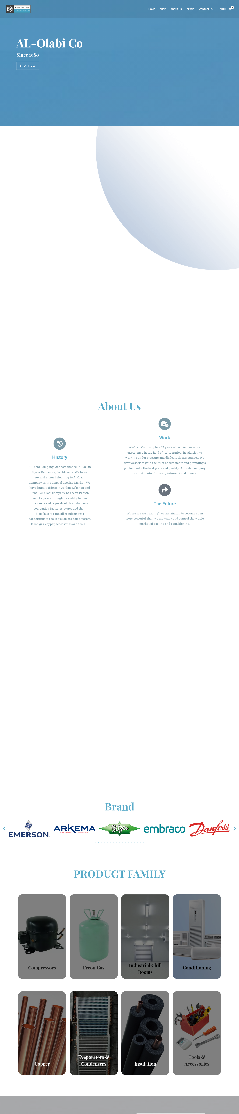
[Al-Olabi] (18, 8)
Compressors (42, 968)
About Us (176, 9)
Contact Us (206, 9)
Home (152, 9)
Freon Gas (93, 968)
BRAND (190, 9)
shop (163, 9)
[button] (4, 828)
